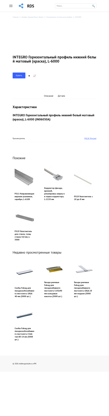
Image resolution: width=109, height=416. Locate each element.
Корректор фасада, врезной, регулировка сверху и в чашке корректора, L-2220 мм (54, 194)
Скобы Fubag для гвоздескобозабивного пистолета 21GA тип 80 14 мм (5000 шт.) (24, 334)
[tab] (48, 96)
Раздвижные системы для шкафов (59, 17)
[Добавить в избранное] (29, 75)
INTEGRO (78, 17)
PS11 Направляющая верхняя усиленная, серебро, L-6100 (24, 196)
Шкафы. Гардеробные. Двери (32, 17)
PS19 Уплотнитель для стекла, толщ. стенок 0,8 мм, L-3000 (23, 235)
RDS (30, 6)
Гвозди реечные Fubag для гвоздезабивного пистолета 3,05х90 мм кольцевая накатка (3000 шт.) (53, 289)
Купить (19, 75)
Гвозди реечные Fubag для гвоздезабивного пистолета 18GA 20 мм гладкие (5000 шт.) (83, 289)
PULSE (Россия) (90, 138)
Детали (61, 95)
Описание (48, 95)
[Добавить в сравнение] (34, 75)
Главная (16, 17)
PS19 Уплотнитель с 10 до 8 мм (83, 198)
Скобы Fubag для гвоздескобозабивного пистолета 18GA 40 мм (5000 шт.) (24, 292)
